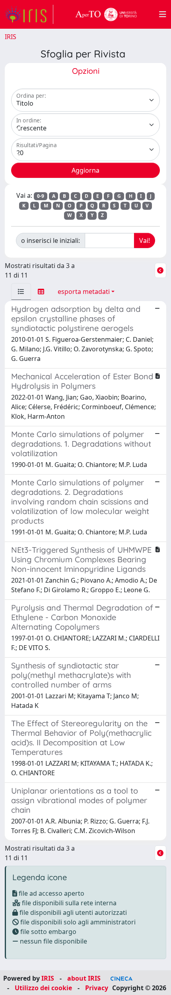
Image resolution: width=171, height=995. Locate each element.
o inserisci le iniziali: (50, 240)
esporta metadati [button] (84, 291)
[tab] (21, 291)
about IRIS (84, 978)
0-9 (40, 196)
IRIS (10, 36)
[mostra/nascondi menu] (162, 14)
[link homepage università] (106, 14)
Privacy (96, 987)
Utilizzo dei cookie (43, 987)
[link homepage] (29, 14)
